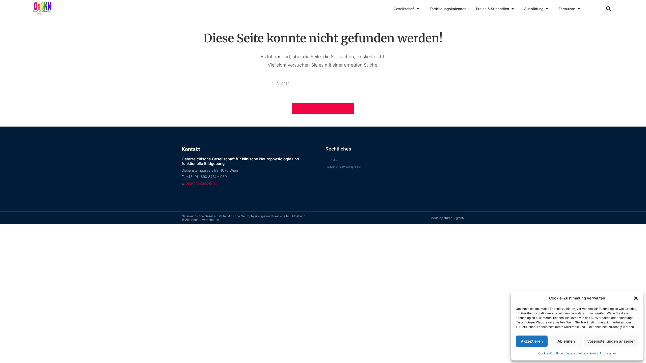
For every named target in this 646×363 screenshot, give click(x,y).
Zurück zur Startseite (323, 108)
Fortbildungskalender (448, 9)
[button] (635, 298)
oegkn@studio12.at (201, 183)
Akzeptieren (532, 341)
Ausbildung (534, 9)
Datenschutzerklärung (582, 353)
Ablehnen (566, 341)
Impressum (608, 353)
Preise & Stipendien (492, 9)
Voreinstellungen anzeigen (611, 341)
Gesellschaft (404, 9)
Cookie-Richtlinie (550, 353)
